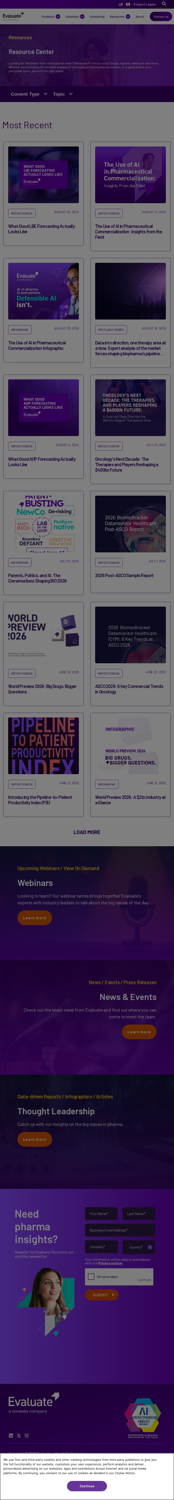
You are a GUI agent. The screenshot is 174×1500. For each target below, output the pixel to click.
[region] (87, 1476)
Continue (87, 1486)
